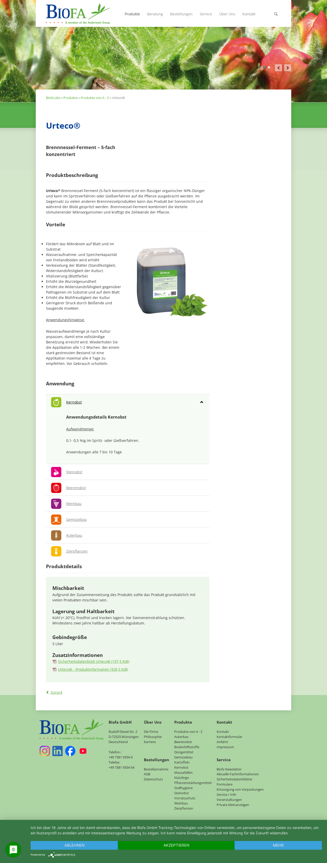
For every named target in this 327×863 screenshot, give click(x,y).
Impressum (225, 747)
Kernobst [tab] (74, 402)
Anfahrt (222, 741)
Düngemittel (183, 752)
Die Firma (151, 731)
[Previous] (278, 68)
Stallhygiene (183, 788)
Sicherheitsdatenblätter (234, 779)
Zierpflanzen (183, 808)
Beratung (155, 14)
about (264, 67)
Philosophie (153, 736)
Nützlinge (181, 777)
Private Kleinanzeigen (233, 804)
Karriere (150, 741)
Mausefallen (183, 772)
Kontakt (248, 14)
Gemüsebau (183, 757)
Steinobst (181, 793)
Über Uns (227, 14)
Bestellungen (181, 14)
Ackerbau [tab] (74, 535)
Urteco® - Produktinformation (93, 669)
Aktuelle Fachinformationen (238, 774)
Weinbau (181, 803)
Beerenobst (183, 741)
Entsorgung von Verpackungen (240, 789)
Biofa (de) (53, 97)
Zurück (56, 692)
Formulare (224, 784)
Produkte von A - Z (95, 97)
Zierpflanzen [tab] (77, 551)
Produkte (132, 14)
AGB (147, 774)
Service (206, 14)
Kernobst (181, 767)
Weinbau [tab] (73, 503)
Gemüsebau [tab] (76, 519)
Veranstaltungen (229, 799)
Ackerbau (181, 736)
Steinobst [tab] (74, 471)
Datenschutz (153, 779)
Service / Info (226, 794)
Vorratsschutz (184, 798)
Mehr (278, 845)
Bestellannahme (156, 769)
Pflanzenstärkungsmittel (193, 782)
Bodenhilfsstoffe (186, 747)
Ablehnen (74, 845)
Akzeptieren (176, 845)
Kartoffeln (182, 762)
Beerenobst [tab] (76, 487)
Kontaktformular (229, 736)
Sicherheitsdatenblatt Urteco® (93, 661)
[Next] (287, 68)
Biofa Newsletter (229, 769)
